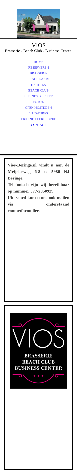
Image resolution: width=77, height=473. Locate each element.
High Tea (38, 84)
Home (38, 62)
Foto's (38, 102)
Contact (38, 124)
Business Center (38, 96)
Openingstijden (38, 107)
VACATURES (38, 113)
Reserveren (38, 67)
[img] (38, 23)
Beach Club (38, 90)
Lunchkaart (38, 79)
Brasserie (38, 73)
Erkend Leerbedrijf (38, 119)
